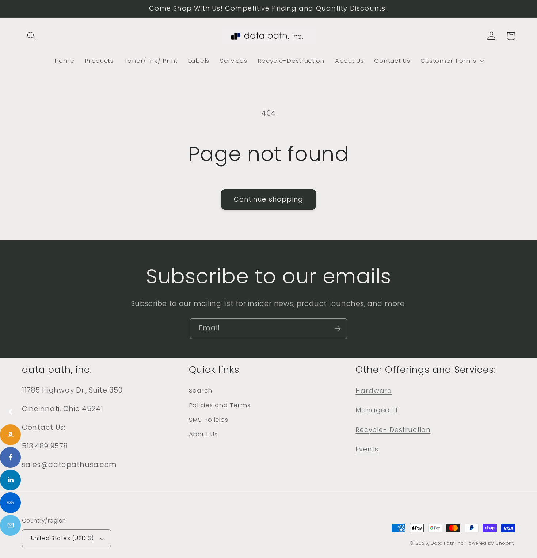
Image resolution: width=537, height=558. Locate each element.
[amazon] (10, 434)
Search (200, 390)
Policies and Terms (220, 405)
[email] (10, 525)
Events (366, 449)
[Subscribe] (337, 328)
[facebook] (10, 457)
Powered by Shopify (490, 543)
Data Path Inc (447, 543)
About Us (203, 434)
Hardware (373, 390)
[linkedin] (10, 480)
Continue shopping (268, 199)
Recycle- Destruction (392, 429)
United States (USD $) (62, 538)
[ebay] (10, 502)
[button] (31, 36)
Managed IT (376, 409)
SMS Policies (208, 419)
